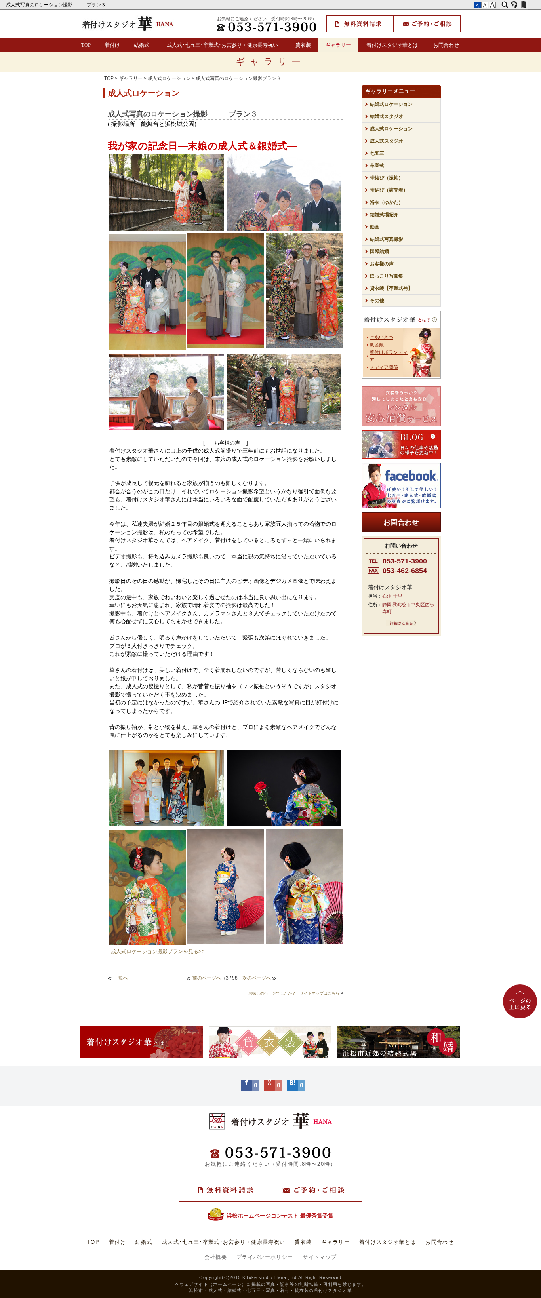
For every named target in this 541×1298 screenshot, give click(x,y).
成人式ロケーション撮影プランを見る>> (156, 951)
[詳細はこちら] (401, 625)
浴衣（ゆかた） (386, 202)
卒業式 (377, 165)
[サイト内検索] (504, 5)
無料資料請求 (360, 24)
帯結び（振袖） (386, 178)
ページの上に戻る (520, 1001)
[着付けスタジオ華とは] (401, 321)
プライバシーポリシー (264, 1257)
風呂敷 (377, 345)
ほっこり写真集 (386, 276)
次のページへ (256, 978)
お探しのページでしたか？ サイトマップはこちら (293, 993)
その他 (379, 300)
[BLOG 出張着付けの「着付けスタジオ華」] (401, 444)
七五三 (377, 153)
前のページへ (206, 978)
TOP (86, 45)
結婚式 (141, 45)
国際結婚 (379, 251)
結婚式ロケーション (391, 104)
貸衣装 (303, 45)
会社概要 (215, 1257)
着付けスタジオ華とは (392, 45)
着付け (112, 45)
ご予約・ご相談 (427, 24)
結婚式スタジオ (386, 116)
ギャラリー (338, 45)
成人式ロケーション (169, 78)
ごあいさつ (381, 337)
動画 (374, 227)
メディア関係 (384, 367)
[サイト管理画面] (523, 5)
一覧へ (121, 978)
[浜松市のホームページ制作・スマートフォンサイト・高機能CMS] (513, 5)
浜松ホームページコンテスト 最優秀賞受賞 (280, 1215)
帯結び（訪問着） (389, 190)
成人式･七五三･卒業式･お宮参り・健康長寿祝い (222, 45)
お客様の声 (382, 263)
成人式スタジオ (386, 141)
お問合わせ (446, 45)
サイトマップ (320, 1257)
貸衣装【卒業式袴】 (391, 288)
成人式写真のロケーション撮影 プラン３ (56, 5)
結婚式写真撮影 (386, 239)
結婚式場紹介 (384, 214)
